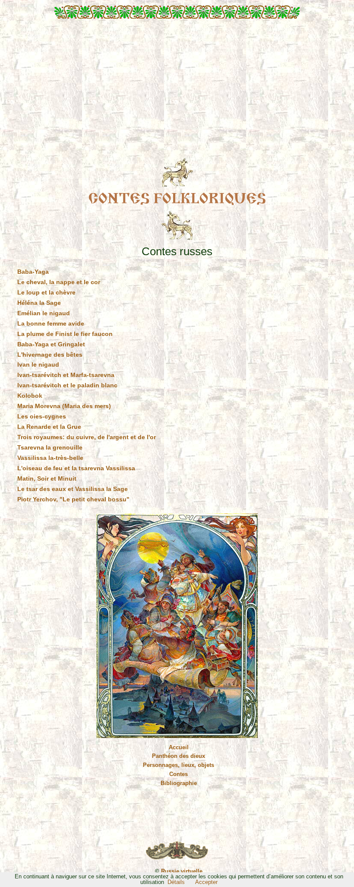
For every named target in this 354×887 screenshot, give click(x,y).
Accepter (206, 882)
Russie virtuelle (181, 871)
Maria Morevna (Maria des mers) (64, 405)
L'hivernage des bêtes (49, 354)
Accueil (179, 747)
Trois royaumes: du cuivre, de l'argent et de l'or (86, 437)
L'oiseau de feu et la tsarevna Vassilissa (76, 468)
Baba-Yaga (33, 271)
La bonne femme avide (50, 323)
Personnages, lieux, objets (178, 765)
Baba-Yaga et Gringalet (51, 344)
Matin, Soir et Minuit (46, 478)
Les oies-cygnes (41, 416)
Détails (176, 882)
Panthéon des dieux (178, 756)
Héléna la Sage (39, 302)
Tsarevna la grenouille (49, 447)
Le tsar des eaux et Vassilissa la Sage (72, 488)
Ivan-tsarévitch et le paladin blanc (67, 385)
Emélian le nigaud (43, 313)
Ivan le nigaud (38, 364)
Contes (178, 774)
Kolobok (29, 395)
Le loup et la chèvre (46, 292)
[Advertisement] (177, 91)
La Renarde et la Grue (49, 426)
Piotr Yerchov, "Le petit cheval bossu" (73, 499)
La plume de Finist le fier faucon (65, 333)
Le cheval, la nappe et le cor (58, 282)
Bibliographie (179, 783)
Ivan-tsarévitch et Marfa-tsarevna (65, 374)
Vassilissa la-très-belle (50, 457)
